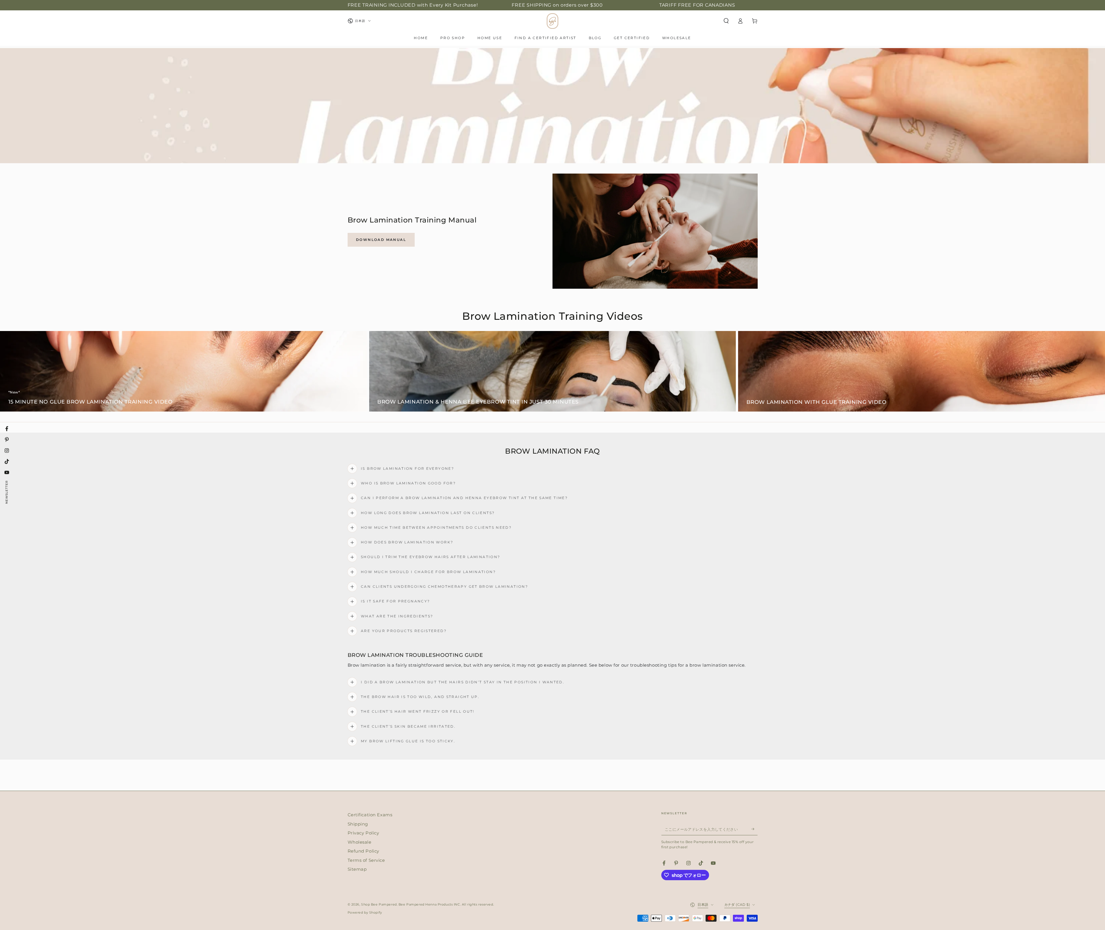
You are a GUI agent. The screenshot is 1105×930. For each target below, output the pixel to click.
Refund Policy (363, 851)
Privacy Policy (363, 833)
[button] (726, 21)
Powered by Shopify (365, 912)
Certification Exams (370, 814)
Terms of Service (366, 860)
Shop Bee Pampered (379, 904)
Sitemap (357, 869)
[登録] (754, 829)
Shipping (358, 824)
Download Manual (381, 239)
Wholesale (359, 842)
